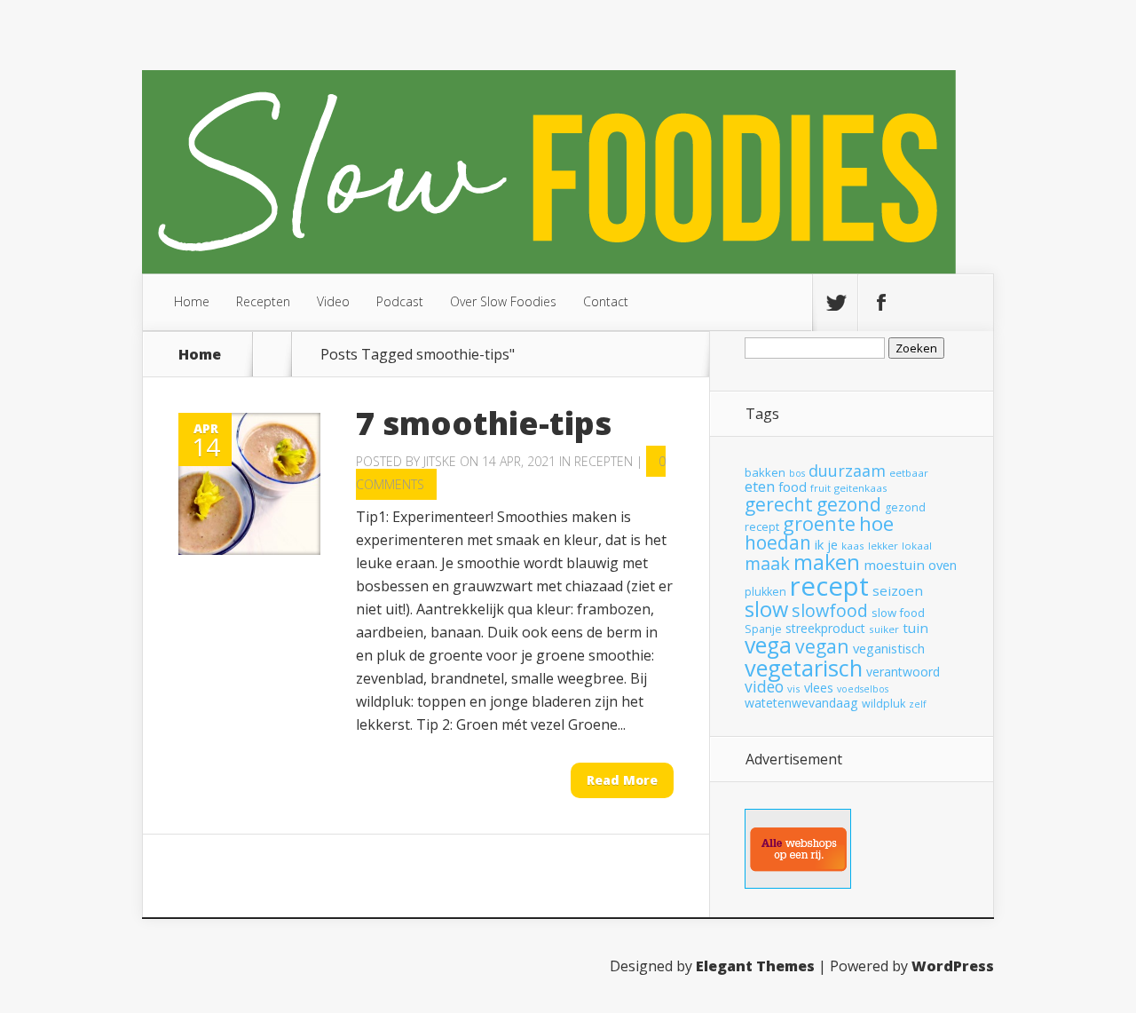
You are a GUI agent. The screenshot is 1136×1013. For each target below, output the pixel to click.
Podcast (399, 301)
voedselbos (862, 689)
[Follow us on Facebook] (880, 302)
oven (942, 565)
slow (766, 609)
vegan (822, 646)
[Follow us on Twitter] (835, 302)
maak (767, 563)
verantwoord (903, 671)
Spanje (763, 629)
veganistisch (889, 648)
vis (794, 688)
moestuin (894, 565)
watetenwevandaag (801, 702)
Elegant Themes (755, 966)
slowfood (830, 610)
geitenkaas (861, 488)
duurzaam (847, 470)
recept (829, 586)
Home (191, 301)
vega (768, 645)
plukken (765, 591)
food (792, 486)
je (832, 544)
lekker (883, 545)
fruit (820, 488)
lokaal (917, 545)
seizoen (897, 590)
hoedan (778, 542)
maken (826, 562)
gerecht (779, 504)
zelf (918, 704)
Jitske (439, 461)
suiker (884, 629)
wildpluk (883, 703)
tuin (915, 628)
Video (333, 301)
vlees (818, 687)
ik (819, 544)
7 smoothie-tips (483, 423)
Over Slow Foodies (503, 301)
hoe (876, 523)
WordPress (952, 966)
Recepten (263, 301)
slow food (898, 613)
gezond (848, 504)
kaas (852, 545)
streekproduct (825, 628)
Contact (605, 301)
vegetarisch (804, 668)
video (764, 686)
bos (797, 473)
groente (819, 523)
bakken (765, 472)
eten (760, 486)
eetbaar (908, 472)
